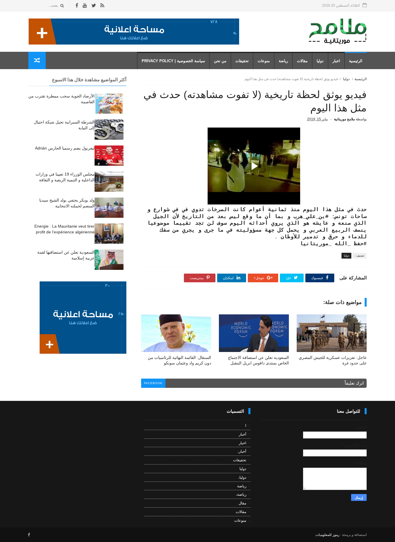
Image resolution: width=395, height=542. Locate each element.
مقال (242, 503)
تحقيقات (242, 61)
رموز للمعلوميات (327, 535)
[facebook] (76, 5)
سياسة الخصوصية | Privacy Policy (173, 61)
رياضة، (241, 494)
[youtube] (85, 5)
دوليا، (242, 477)
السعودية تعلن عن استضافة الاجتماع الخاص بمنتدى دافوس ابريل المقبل (258, 360)
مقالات (302, 61)
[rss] (102, 5)
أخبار (242, 434)
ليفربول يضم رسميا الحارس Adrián (65, 148)
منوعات (264, 61)
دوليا (320, 61)
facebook (153, 383)
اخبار (336, 61)
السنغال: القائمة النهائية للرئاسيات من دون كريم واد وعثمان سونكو (179, 360)
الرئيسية (355, 61)
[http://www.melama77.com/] (134, 43)
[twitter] (93, 5)
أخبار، (242, 451)
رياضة (283, 61)
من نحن (220, 61)
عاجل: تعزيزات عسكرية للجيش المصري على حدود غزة (333, 360)
